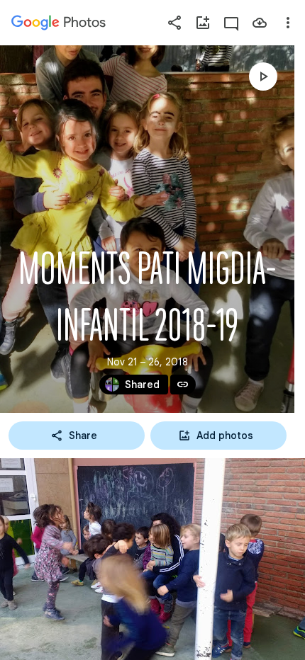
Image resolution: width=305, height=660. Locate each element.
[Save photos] (259, 22)
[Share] (174, 22)
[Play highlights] (263, 76)
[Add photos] (203, 22)
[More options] (288, 22)
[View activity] (231, 22)
